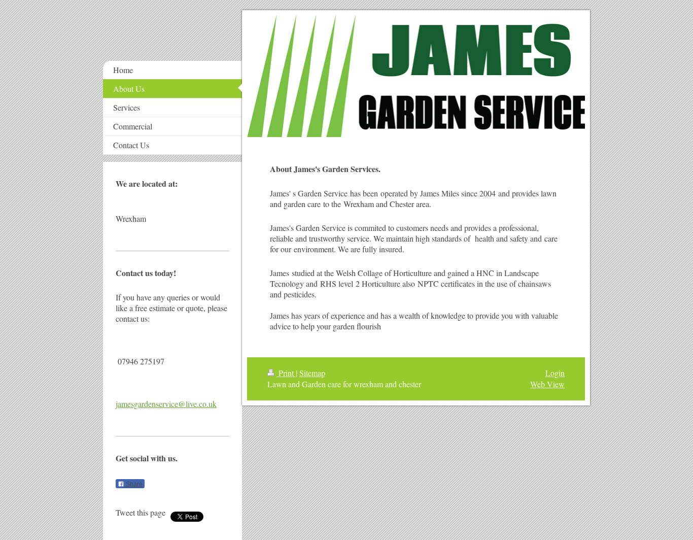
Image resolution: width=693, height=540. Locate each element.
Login (555, 372)
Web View (547, 384)
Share (133, 484)
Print (286, 372)
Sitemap (312, 372)
